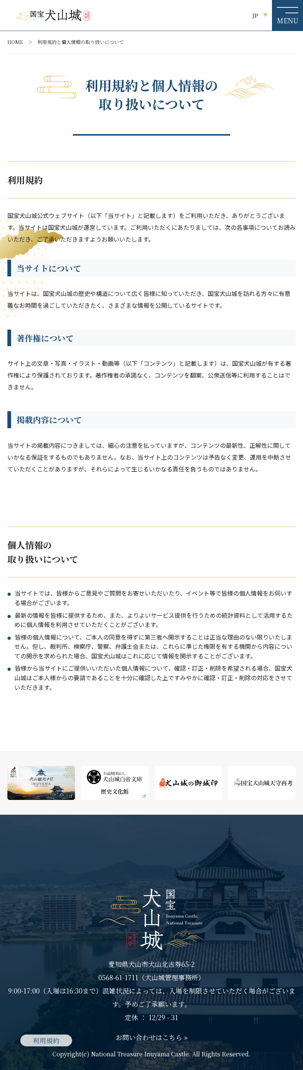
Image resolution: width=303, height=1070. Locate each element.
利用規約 (46, 1040)
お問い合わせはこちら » (152, 1037)
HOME (15, 41)
